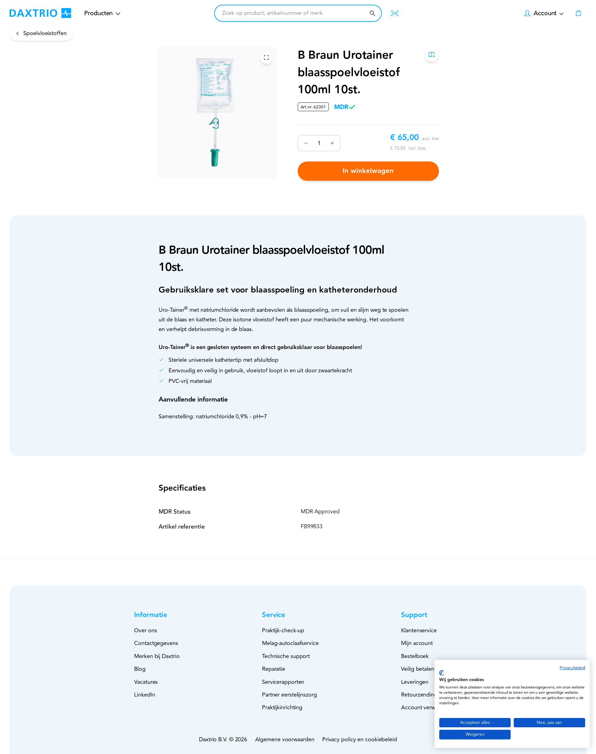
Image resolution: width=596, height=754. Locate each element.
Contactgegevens (156, 643)
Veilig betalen (417, 669)
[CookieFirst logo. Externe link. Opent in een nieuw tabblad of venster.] (441, 673)
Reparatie (273, 669)
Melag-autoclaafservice (290, 643)
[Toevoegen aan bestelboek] (431, 54)
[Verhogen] (332, 143)
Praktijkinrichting (282, 707)
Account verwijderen (426, 707)
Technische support (286, 656)
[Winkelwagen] (578, 13)
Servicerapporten (283, 682)
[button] (161, 615)
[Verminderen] (306, 143)
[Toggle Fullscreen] (266, 57)
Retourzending (419, 694)
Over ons (145, 630)
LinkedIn (144, 694)
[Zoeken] (372, 13)
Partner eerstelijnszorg (289, 694)
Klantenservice (419, 630)
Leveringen (414, 682)
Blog (140, 669)
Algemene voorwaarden (284, 739)
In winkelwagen (368, 171)
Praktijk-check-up (283, 630)
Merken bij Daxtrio (156, 656)
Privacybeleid (572, 668)
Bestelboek (415, 656)
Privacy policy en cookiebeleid (359, 739)
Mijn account (417, 643)
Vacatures (146, 682)
